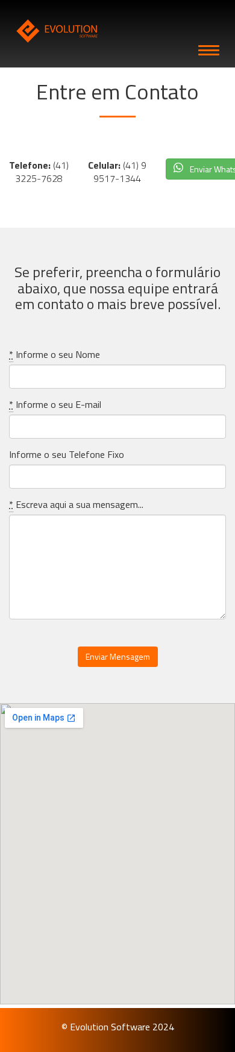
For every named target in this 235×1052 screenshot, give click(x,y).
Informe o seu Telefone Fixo (66, 455)
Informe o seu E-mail (55, 405)
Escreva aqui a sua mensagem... (76, 505)
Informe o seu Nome (54, 355)
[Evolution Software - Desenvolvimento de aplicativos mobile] (117, 31)
